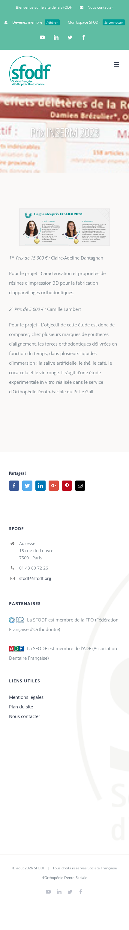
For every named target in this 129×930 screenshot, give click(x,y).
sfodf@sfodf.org (35, 578)
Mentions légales (26, 697)
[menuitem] (44, 7)
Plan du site (21, 707)
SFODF (39, 868)
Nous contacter (24, 716)
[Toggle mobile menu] (117, 64)
